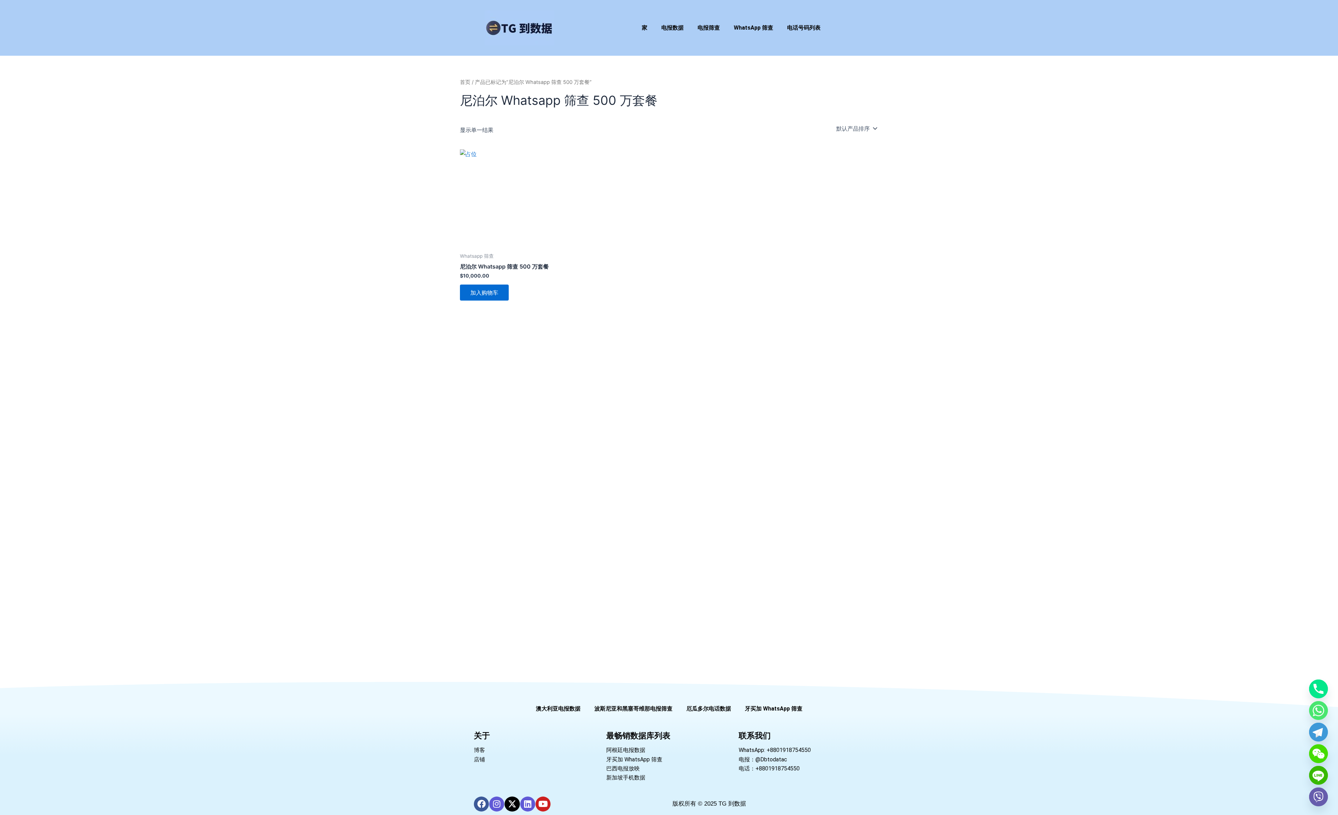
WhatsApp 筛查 (753, 27)
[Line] (1318, 775)
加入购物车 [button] (484, 292)
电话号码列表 (804, 27)
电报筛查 (709, 27)
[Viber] (1318, 796)
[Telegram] (1318, 732)
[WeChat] (1318, 753)
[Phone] (1318, 689)
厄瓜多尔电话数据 (708, 708)
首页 (465, 82)
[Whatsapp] (1318, 710)
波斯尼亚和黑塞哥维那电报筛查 (633, 708)
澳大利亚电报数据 (558, 708)
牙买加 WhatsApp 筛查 (773, 708)
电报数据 (672, 27)
